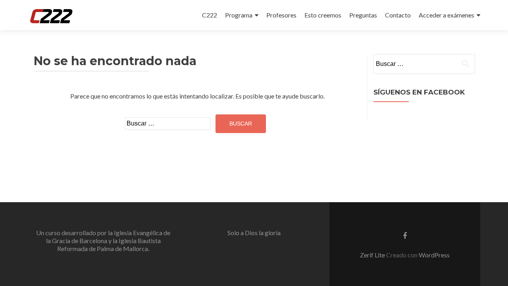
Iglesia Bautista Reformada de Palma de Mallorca (109, 244)
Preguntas (363, 15)
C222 (209, 15)
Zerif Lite (373, 255)
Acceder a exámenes (446, 15)
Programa (238, 15)
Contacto (398, 15)
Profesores (281, 15)
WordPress (434, 255)
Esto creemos (322, 15)
